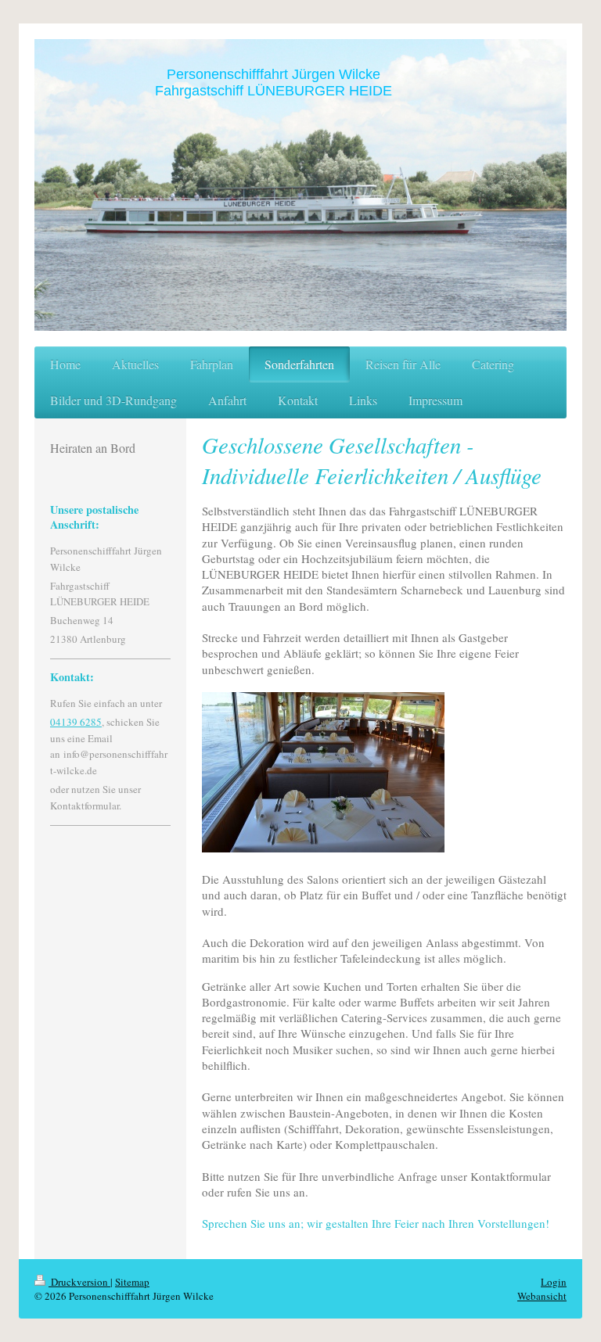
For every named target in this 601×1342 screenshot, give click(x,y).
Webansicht (542, 1296)
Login (554, 1282)
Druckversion (79, 1282)
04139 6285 (76, 722)
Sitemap (132, 1282)
